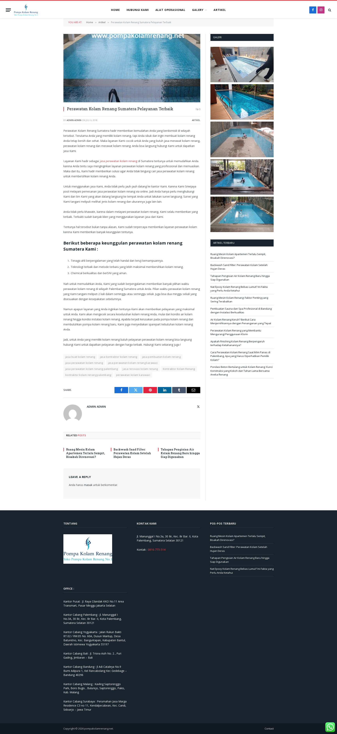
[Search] (329, 10)
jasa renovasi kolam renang (140, 369)
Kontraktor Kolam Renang (179, 369)
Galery (197, 10)
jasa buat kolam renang (80, 357)
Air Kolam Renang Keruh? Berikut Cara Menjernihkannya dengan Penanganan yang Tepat (240, 321)
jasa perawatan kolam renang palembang (91, 369)
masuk (88, 485)
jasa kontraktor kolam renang (118, 357)
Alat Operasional (170, 10)
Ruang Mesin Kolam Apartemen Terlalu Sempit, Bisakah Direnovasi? (85, 453)
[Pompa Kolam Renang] (26, 10)
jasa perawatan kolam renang (118, 161)
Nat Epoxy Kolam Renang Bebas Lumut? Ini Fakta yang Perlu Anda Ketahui (239, 288)
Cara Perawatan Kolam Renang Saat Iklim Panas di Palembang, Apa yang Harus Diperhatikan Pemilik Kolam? (240, 356)
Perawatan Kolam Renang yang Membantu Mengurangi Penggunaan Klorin (235, 332)
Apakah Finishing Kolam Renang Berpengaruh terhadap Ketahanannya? (237, 343)
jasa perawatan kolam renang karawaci (133, 363)
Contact (269, 728)
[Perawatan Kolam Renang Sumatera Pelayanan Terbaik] (131, 68)
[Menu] (8, 10)
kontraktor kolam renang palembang (88, 375)
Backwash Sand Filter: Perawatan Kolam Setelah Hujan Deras (132, 453)
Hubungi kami (138, 10)
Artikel (220, 10)
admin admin (74, 120)
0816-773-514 (156, 549)
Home (115, 10)
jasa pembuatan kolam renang (161, 357)
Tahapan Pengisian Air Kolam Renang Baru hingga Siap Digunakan (180, 453)
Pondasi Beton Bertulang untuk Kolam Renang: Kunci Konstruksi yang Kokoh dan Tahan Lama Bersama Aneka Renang (241, 370)
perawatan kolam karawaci (133, 375)
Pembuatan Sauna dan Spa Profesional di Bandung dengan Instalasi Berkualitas (241, 310)
